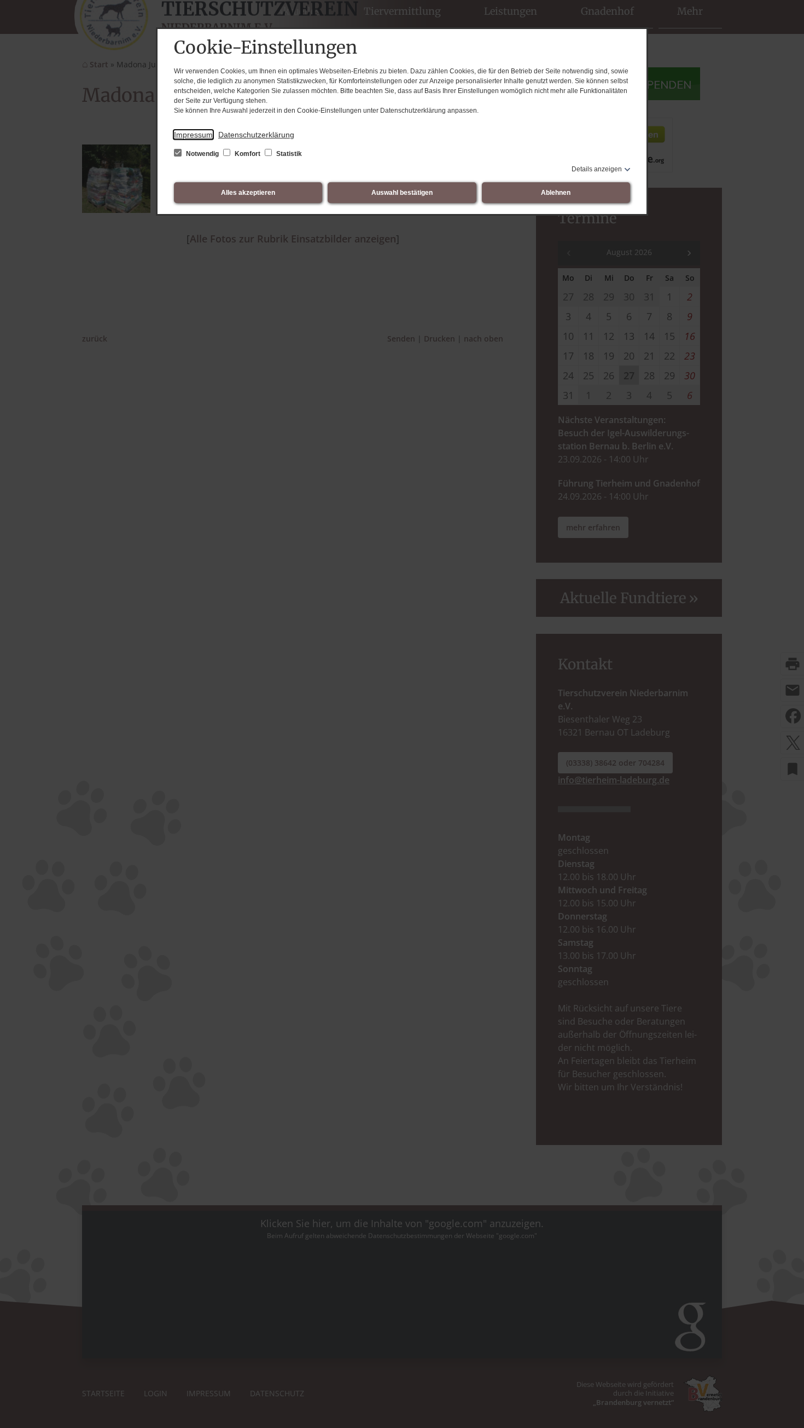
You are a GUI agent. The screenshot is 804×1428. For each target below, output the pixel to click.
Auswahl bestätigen (402, 192)
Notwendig (202, 154)
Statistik (288, 154)
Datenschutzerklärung (256, 134)
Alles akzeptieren (248, 192)
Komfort (247, 154)
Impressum (193, 134)
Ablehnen (555, 192)
